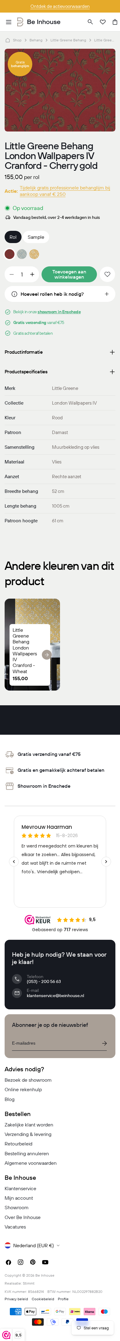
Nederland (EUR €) (33, 1245)
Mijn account (19, 1198)
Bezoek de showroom (28, 1080)
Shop (17, 40)
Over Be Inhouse (23, 1217)
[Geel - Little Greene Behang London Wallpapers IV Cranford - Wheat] (34, 254)
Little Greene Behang (68, 40)
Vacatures (15, 1227)
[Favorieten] (102, 22)
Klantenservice (20, 1188)
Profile (63, 1299)
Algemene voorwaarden (31, 1163)
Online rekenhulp (23, 1089)
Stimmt (28, 1283)
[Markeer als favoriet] (107, 274)
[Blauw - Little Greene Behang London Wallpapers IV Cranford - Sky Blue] (22, 254)
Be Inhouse (44, 1275)
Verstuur (104, 1043)
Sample (36, 237)
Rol (13, 237)
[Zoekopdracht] (90, 22)
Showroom (17, 1207)
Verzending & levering (28, 1134)
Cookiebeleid (43, 1299)
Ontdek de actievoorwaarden (60, 6)
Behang (36, 40)
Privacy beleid (16, 1299)
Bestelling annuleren (27, 1153)
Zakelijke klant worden (29, 1125)
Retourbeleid (18, 1144)
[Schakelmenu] (8, 22)
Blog (9, 1099)
